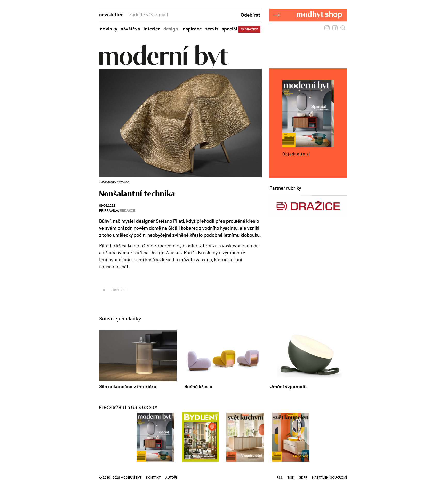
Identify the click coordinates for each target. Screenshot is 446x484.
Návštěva (130, 29)
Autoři (171, 477)
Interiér (152, 29)
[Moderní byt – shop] (308, 29)
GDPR (303, 477)
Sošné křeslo (198, 387)
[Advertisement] (159, 278)
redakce (127, 210)
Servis (211, 29)
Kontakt (153, 477)
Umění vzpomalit (288, 387)
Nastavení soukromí (329, 477)
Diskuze (115, 290)
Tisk (291, 477)
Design (170, 29)
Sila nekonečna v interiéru (127, 387)
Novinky (108, 29)
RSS (280, 477)
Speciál (229, 29)
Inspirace (191, 29)
